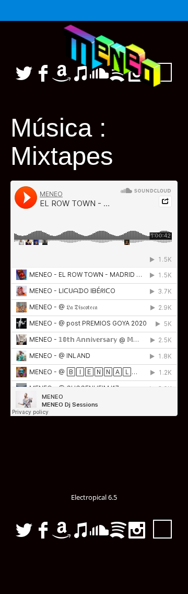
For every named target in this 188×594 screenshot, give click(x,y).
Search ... (162, 529)
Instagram (136, 530)
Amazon (61, 530)
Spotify (118, 530)
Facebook (42, 530)
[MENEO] (94, 59)
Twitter (24, 530)
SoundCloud (99, 530)
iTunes (80, 530)
